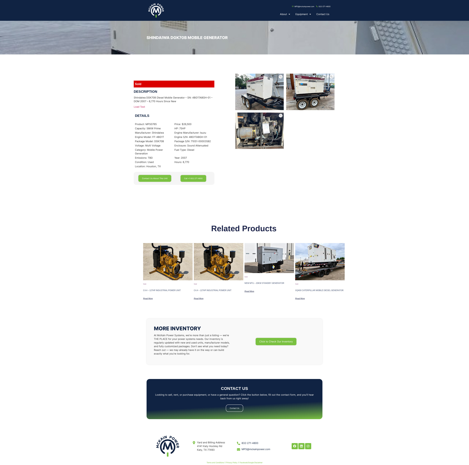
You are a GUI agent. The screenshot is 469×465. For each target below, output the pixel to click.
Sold (138, 84)
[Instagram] (308, 446)
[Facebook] (295, 446)
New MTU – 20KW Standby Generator (264, 283)
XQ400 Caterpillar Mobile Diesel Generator (319, 290)
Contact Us (322, 14)
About (283, 14)
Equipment (301, 14)
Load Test (139, 106)
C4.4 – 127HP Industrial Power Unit (162, 290)
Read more (148, 299)
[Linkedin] (301, 446)
